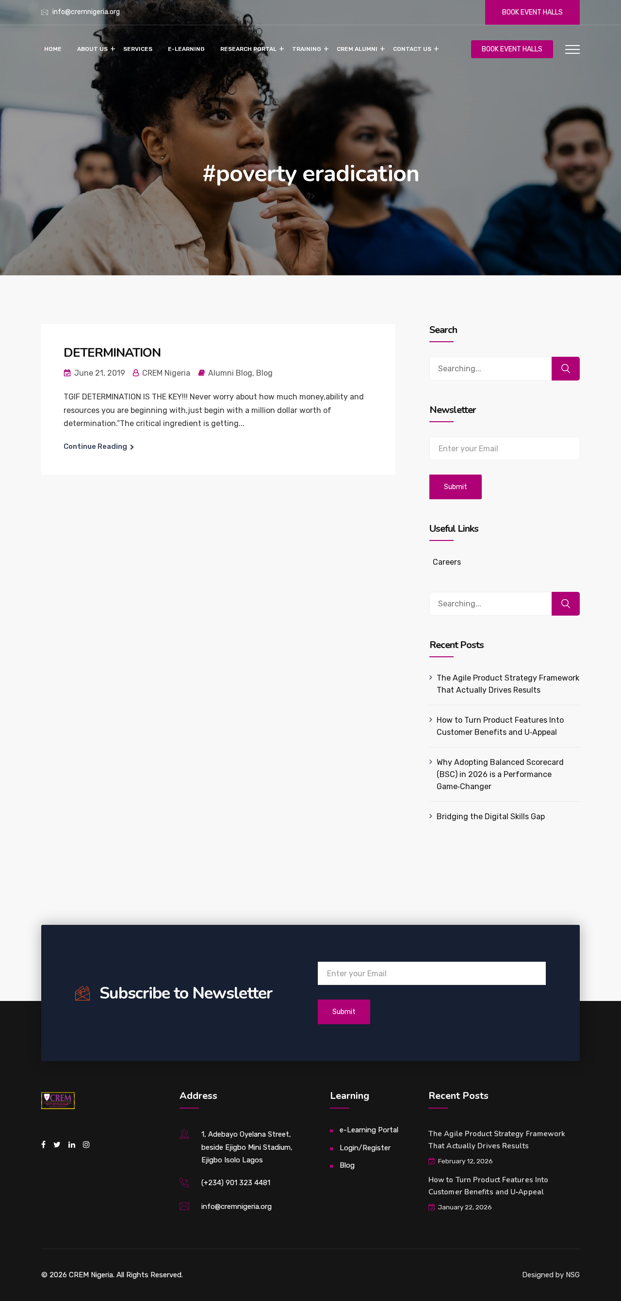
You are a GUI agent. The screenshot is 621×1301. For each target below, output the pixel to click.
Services (137, 49)
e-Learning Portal (369, 1130)
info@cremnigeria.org (86, 12)
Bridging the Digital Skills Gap (491, 816)
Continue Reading (95, 446)
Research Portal (248, 49)
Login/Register (365, 1147)
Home (53, 49)
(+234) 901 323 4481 (235, 1182)
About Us (92, 49)
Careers (447, 562)
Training (306, 49)
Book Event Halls (532, 12)
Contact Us (412, 49)
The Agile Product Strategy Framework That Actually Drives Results (508, 684)
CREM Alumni (357, 49)
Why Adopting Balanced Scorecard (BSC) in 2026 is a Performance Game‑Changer (500, 774)
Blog (264, 373)
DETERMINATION (112, 352)
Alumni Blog (230, 373)
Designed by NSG (551, 1274)
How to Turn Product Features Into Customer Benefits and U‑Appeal (500, 726)
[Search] (566, 369)
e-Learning (186, 49)
